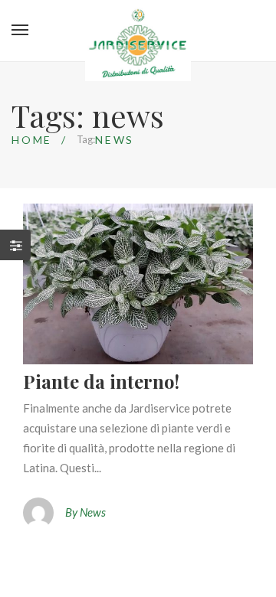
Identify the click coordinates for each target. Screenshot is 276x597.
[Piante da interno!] (138, 284)
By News (85, 512)
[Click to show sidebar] (15, 245)
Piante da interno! (101, 381)
